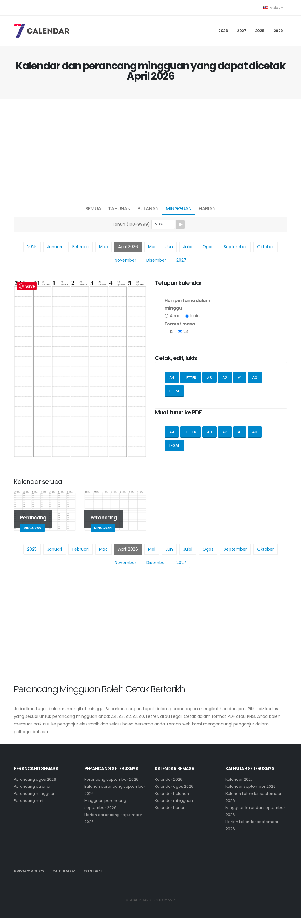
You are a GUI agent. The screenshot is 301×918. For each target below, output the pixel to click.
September (235, 247)
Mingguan (179, 208)
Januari (54, 247)
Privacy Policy (29, 871)
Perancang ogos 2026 (35, 779)
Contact (93, 871)
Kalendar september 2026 (250, 786)
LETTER (190, 377)
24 (186, 332)
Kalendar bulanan (172, 793)
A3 (209, 377)
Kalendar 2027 (239, 779)
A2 (224, 377)
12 (171, 332)
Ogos (208, 247)
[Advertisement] (150, 150)
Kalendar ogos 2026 (174, 786)
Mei (151, 247)
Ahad (175, 316)
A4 (171, 377)
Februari (80, 247)
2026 (223, 31)
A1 (240, 377)
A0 (254, 377)
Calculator (64, 871)
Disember (156, 260)
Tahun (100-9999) (131, 224)
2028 (260, 31)
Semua (93, 208)
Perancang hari (28, 800)
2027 (241, 31)
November (125, 260)
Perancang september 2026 (111, 779)
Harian (207, 208)
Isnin (195, 316)
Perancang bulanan (33, 786)
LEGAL (174, 391)
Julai (187, 247)
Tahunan (119, 208)
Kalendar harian (170, 807)
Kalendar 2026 (169, 779)
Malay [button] (275, 7)
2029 (278, 31)
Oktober (265, 247)
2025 (32, 247)
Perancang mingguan (35, 793)
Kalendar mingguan (174, 800)
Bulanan (148, 208)
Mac (103, 247)
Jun (169, 247)
